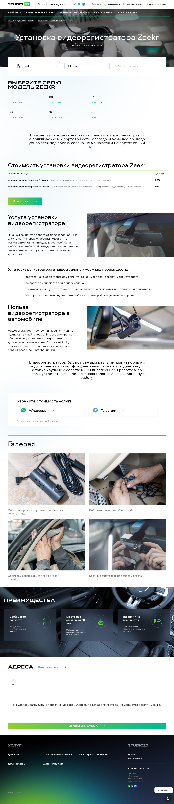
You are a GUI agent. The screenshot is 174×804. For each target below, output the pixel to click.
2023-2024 (96, 102)
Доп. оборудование (102, 12)
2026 (93, 118)
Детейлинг (13, 12)
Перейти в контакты (48, 667)
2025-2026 (56, 118)
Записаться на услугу (83, 725)
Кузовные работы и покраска (73, 12)
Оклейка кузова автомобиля (39, 12)
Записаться (20, 201)
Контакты (133, 754)
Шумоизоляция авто (128, 12)
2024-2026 (17, 118)
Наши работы (135, 758)
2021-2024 (17, 102)
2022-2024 (56, 102)
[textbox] (37, 66)
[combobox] (37, 66)
